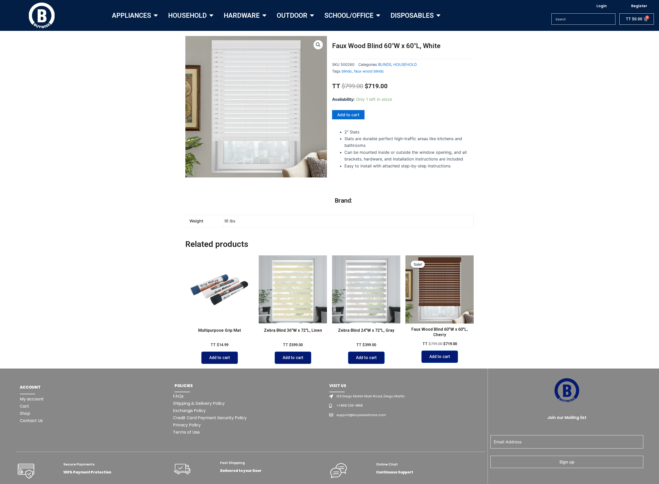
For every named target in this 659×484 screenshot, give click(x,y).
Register (639, 5)
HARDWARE (242, 15)
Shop (25, 413)
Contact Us (31, 421)
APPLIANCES (131, 15)
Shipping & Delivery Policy (199, 403)
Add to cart (348, 114)
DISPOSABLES (412, 15)
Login (601, 5)
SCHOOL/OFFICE (349, 15)
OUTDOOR (292, 15)
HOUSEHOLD (187, 15)
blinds (347, 71)
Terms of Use (186, 432)
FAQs (178, 396)
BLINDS (384, 64)
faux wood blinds (369, 71)
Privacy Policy (187, 425)
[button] (318, 44)
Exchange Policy (189, 411)
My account (32, 399)
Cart (24, 406)
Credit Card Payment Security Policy (210, 418)
